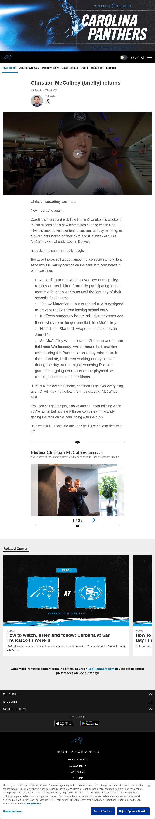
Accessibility (77, 769)
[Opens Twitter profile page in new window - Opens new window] (48, 101)
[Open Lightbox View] (77, 502)
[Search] (142, 57)
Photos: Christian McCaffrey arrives (69, 452)
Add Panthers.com (101, 673)
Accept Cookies (103, 811)
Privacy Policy (77, 763)
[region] (77, 799)
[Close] (149, 786)
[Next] (94, 524)
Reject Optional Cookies (133, 811)
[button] (77, 153)
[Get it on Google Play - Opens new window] (90, 729)
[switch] (124, 57)
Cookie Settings (12, 811)
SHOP (134, 57)
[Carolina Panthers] (77, 745)
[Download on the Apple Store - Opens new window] (64, 728)
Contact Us (77, 776)
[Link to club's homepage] (7, 56)
